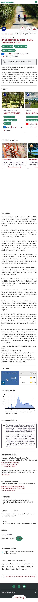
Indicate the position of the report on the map (20, 541)
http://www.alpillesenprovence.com (12, 451)
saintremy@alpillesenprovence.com (13, 453)
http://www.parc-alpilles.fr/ (10, 427)
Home (5, 34)
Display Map (18, 597)
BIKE (11, 34)
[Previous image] (30, 150)
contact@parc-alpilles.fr (9, 429)
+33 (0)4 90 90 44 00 (8, 431)
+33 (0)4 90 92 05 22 (8, 455)
